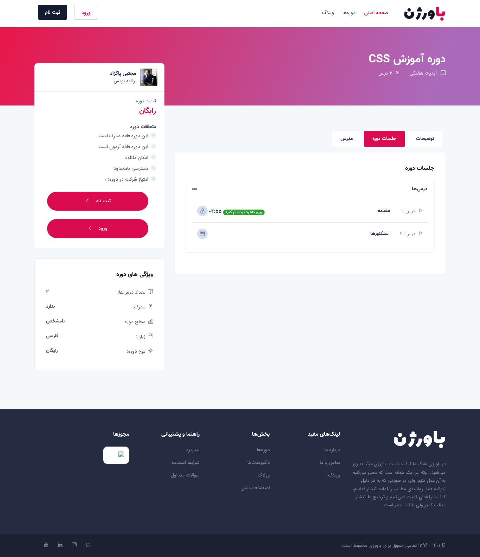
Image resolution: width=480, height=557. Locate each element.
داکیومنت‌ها (258, 462)
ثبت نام (52, 12)
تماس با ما (330, 462)
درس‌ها (419, 189)
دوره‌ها (349, 13)
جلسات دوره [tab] (384, 139)
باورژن (375, 545)
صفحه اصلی (376, 13)
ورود (86, 13)
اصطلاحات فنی (255, 488)
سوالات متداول (185, 475)
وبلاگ (328, 13)
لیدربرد (193, 450)
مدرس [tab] (346, 139)
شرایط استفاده (186, 462)
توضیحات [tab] (425, 139)
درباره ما (332, 450)
